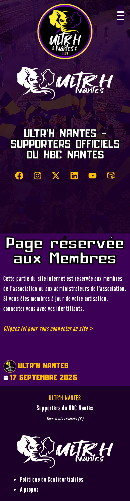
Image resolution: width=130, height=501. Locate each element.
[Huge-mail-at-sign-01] (111, 175)
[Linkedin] (74, 175)
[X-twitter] (56, 175)
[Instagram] (37, 175)
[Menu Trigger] (120, 15)
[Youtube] (92, 175)
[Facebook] (19, 175)
